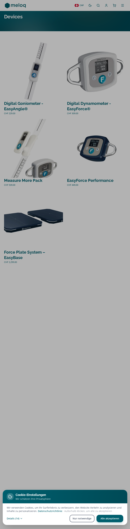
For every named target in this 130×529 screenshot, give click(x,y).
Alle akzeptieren (110, 518)
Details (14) (13, 518)
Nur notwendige (82, 518)
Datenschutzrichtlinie (50, 511)
